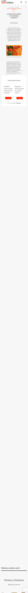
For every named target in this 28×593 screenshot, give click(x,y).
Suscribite (8, 98)
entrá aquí (18, 103)
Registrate (19, 98)
